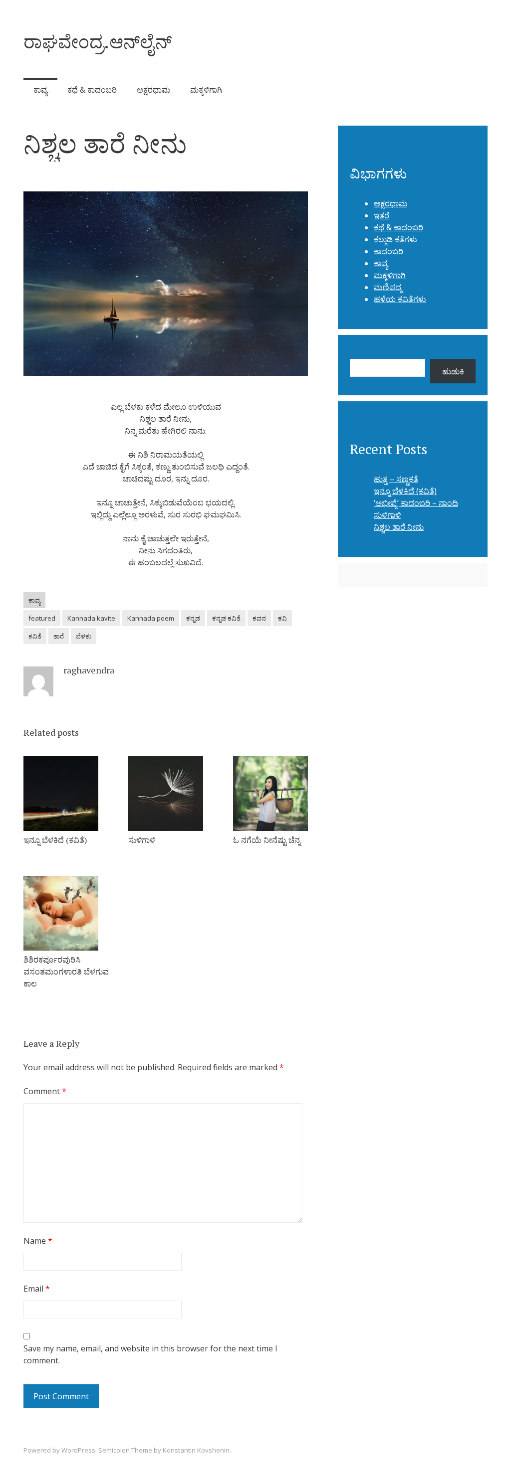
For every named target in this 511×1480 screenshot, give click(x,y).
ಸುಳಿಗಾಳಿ (141, 839)
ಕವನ (259, 618)
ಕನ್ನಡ (193, 618)
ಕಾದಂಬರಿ (388, 251)
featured (41, 618)
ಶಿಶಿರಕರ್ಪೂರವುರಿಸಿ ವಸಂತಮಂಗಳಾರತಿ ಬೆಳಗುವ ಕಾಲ (66, 971)
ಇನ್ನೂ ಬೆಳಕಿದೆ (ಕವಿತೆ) (55, 839)
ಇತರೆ (381, 215)
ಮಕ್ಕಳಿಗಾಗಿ (206, 89)
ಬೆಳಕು (83, 636)
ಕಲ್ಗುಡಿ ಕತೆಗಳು (395, 239)
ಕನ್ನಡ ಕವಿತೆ (226, 618)
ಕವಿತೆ (34, 636)
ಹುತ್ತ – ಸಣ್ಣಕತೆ (396, 479)
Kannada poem (150, 618)
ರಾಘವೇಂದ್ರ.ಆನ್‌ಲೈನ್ (97, 41)
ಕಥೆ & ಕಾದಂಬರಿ (92, 89)
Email (36, 1288)
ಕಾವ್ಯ (40, 89)
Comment (44, 1091)
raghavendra (88, 670)
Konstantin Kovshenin (196, 1450)
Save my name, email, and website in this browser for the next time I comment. (150, 1354)
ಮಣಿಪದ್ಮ (388, 287)
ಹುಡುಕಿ (453, 371)
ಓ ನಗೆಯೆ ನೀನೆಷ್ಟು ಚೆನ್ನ (266, 839)
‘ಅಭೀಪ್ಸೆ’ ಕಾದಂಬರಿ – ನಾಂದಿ (416, 502)
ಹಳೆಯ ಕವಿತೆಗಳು (400, 299)
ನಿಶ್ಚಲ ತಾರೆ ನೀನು (399, 526)
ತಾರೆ (58, 636)
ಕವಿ (282, 618)
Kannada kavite (91, 618)
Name (37, 1240)
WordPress (78, 1450)
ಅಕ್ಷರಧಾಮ (153, 89)
